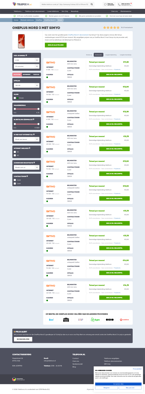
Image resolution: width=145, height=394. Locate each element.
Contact (75, 358)
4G (18, 155)
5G (18, 152)
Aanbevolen (98, 54)
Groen (21, 98)
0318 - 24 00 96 (56, 366)
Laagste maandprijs (125, 54)
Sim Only (65, 11)
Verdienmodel (77, 364)
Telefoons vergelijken (111, 358)
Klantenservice (126, 11)
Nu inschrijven (23, 339)
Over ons (114, 11)
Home (16, 20)
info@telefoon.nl (50, 361)
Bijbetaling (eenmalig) (24, 119)
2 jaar (19, 180)
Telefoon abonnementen (113, 361)
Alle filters (17, 74)
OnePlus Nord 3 (49, 20)
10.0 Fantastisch (127, 27)
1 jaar (19, 183)
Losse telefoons (53, 11)
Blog (74, 367)
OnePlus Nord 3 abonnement (78, 35)
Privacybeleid (137, 369)
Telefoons (17, 11)
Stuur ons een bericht (111, 4)
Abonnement (26, 74)
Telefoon (36, 74)
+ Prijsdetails (116, 69)
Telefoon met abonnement (34, 11)
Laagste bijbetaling (110, 54)
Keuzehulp (74, 11)
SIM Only (107, 364)
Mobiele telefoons (27, 20)
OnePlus (39, 20)
